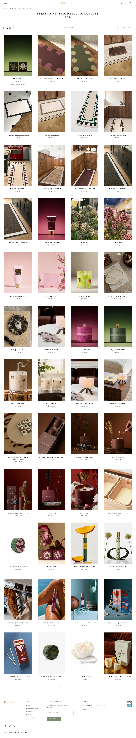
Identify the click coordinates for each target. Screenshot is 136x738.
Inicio (6, 8)
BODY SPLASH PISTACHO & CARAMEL (85, 567)
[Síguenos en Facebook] (5, 726)
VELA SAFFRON (84, 513)
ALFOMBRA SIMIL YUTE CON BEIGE (51, 189)
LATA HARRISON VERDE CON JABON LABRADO (51, 677)
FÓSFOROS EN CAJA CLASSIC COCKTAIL (18, 677)
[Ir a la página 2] (82, 687)
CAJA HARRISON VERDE (118, 350)
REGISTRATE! (86, 709)
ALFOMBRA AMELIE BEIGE (51, 135)
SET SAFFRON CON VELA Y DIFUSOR (18, 513)
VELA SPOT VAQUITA (51, 403)
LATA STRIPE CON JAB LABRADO (18, 567)
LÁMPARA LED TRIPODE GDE (84, 403)
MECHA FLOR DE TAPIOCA (84, 677)
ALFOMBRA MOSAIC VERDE (85, 135)
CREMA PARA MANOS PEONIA (18, 296)
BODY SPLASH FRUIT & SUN (51, 623)
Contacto (28, 715)
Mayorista (29, 712)
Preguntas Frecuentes (32, 708)
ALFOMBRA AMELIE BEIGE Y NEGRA (18, 135)
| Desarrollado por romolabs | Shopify (18, 732)
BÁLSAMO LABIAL (18, 79)
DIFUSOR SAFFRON (51, 513)
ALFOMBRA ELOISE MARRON (117, 79)
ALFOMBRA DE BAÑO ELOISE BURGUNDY (51, 79)
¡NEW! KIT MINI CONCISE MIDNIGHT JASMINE (117, 677)
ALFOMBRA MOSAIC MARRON (117, 135)
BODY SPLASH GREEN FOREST (118, 567)
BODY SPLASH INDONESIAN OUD (18, 623)
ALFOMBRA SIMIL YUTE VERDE (117, 189)
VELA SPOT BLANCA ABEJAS (18, 403)
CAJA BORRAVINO (84, 350)
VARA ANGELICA (84, 242)
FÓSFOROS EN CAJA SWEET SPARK (118, 623)
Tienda (12, 8)
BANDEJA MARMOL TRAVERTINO (117, 296)
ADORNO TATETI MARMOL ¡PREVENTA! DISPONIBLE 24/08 (18, 458)
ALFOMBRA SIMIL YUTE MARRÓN (18, 242)
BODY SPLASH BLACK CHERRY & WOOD (84, 623)
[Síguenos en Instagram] (10, 726)
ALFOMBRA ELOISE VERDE (84, 79)
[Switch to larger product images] (3, 27)
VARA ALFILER (118, 242)
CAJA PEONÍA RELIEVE (51, 296)
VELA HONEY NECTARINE (117, 457)
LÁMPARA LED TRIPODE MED (117, 403)
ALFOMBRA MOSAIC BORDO (18, 189)
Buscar (28, 705)
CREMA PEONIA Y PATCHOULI (51, 242)
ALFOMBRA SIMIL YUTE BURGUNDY (84, 189)
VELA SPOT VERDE (84, 296)
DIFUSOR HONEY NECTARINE (84, 457)
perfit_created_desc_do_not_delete (28, 8)
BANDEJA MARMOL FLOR (18, 350)
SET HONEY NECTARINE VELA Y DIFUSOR (51, 457)
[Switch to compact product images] (10, 27)
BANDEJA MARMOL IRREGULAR (51, 350)
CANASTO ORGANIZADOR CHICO (118, 513)
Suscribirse (54, 718)
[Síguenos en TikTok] (15, 726)
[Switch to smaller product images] (7, 27)
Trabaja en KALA (30, 718)
